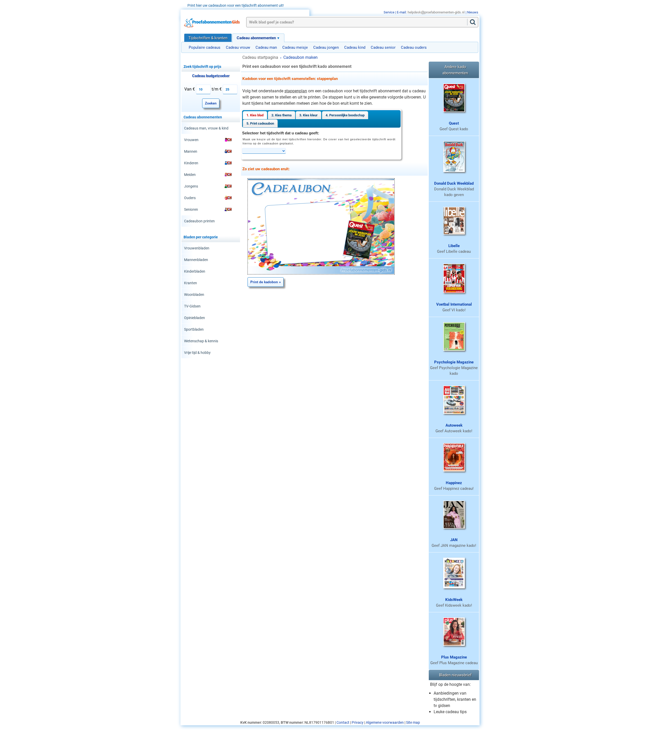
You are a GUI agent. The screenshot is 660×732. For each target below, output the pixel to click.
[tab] (255, 115)
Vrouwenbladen (196, 248)
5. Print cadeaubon (260, 123)
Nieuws (472, 12)
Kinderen (191, 163)
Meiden (190, 175)
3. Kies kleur (308, 115)
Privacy (358, 722)
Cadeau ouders (414, 47)
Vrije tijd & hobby (197, 353)
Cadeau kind (354, 47)
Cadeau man (266, 47)
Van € (189, 89)
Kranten (190, 283)
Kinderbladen (194, 271)
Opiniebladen (194, 318)
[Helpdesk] (436, 12)
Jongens (191, 186)
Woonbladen (194, 294)
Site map (413, 722)
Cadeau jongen (326, 47)
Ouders (190, 198)
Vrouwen (191, 140)
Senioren (191, 209)
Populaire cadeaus (204, 47)
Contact (342, 722)
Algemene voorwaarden (385, 722)
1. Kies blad (254, 115)
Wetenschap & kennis (201, 341)
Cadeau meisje (295, 47)
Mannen (190, 151)
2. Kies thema (281, 115)
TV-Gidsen (192, 306)
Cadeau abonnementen (256, 38)
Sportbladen (194, 329)
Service (389, 12)
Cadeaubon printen (199, 221)
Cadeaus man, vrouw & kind (206, 128)
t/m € (217, 89)
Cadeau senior (383, 47)
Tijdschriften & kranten (207, 38)
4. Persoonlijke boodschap (345, 115)
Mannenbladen (196, 260)
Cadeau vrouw (238, 47)
